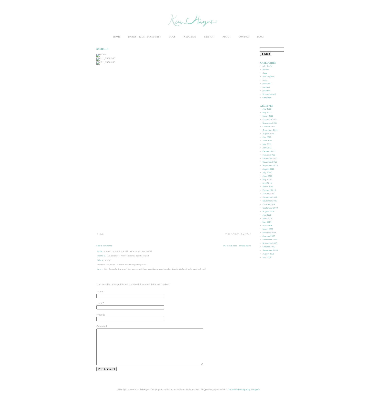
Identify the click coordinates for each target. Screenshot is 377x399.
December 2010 (270, 158)
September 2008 (270, 250)
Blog (260, 36)
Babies (266, 69)
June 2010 (267, 176)
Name (99, 291)
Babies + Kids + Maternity (144, 36)
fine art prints (268, 76)
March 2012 (268, 116)
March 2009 (268, 229)
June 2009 (267, 218)
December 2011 (270, 119)
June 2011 (267, 141)
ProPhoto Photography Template (244, 389)
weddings (267, 98)
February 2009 (269, 233)
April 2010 (267, 183)
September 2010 (270, 165)
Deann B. (101, 256)
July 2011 (267, 137)
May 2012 (267, 112)
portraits (266, 87)
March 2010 (268, 187)
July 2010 (267, 172)
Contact (244, 36)
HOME (116, 36)
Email (99, 303)
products (266, 91)
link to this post (230, 246)
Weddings (189, 36)
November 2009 (270, 201)
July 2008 (267, 257)
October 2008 (269, 247)
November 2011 (270, 123)
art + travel (267, 66)
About (226, 36)
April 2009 (267, 225)
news (265, 80)
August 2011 (268, 134)
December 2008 (270, 240)
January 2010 (269, 194)
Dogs (172, 36)
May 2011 (267, 144)
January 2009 (269, 236)
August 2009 (268, 211)
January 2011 (269, 155)
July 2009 (267, 215)
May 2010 (267, 179)
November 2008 (270, 243)
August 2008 (268, 254)
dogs (265, 73)
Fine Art (209, 36)
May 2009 (267, 222)
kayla (99, 251)
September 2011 (270, 130)
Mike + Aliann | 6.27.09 (238, 233)
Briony (100, 260)
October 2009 (269, 204)
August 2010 (268, 169)
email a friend (245, 246)
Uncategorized (269, 94)
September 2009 (270, 208)
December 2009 (270, 197)
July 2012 (267, 109)
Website (100, 314)
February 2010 (269, 190)
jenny (99, 269)
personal (266, 83)
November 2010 (270, 162)
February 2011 (269, 151)
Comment (101, 326)
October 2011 (269, 126)
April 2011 (267, 148)
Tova (99, 233)
